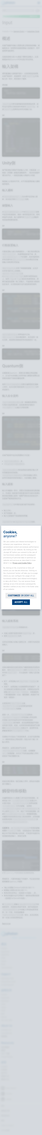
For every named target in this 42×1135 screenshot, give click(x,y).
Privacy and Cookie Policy (22, 563)
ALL (21, 602)
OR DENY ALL (21, 595)
